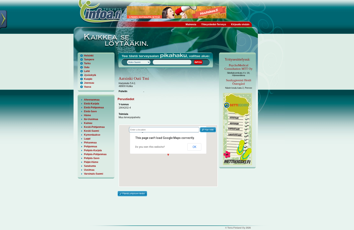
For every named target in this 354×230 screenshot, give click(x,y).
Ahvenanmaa (92, 99)
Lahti (87, 71)
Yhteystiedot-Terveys (213, 24)
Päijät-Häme (91, 162)
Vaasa (87, 86)
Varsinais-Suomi (93, 173)
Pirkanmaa (90, 142)
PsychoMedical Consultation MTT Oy (239, 67)
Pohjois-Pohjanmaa (95, 154)
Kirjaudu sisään (240, 24)
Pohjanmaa (90, 146)
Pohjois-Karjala (93, 150)
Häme (87, 115)
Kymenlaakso (92, 134)
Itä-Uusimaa (91, 119)
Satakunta (90, 166)
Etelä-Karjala (91, 103)
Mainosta (191, 24)
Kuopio (88, 79)
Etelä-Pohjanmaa (94, 107)
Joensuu (89, 82)
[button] (208, 129)
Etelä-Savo (90, 111)
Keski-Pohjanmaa (94, 127)
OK (194, 147)
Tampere (89, 59)
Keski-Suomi (91, 130)
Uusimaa (89, 169)
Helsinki (88, 55)
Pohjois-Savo (91, 158)
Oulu (86, 67)
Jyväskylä (90, 75)
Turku (87, 63)
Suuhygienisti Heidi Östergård (238, 82)
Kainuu (88, 123)
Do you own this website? (150, 146)
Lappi (87, 138)
